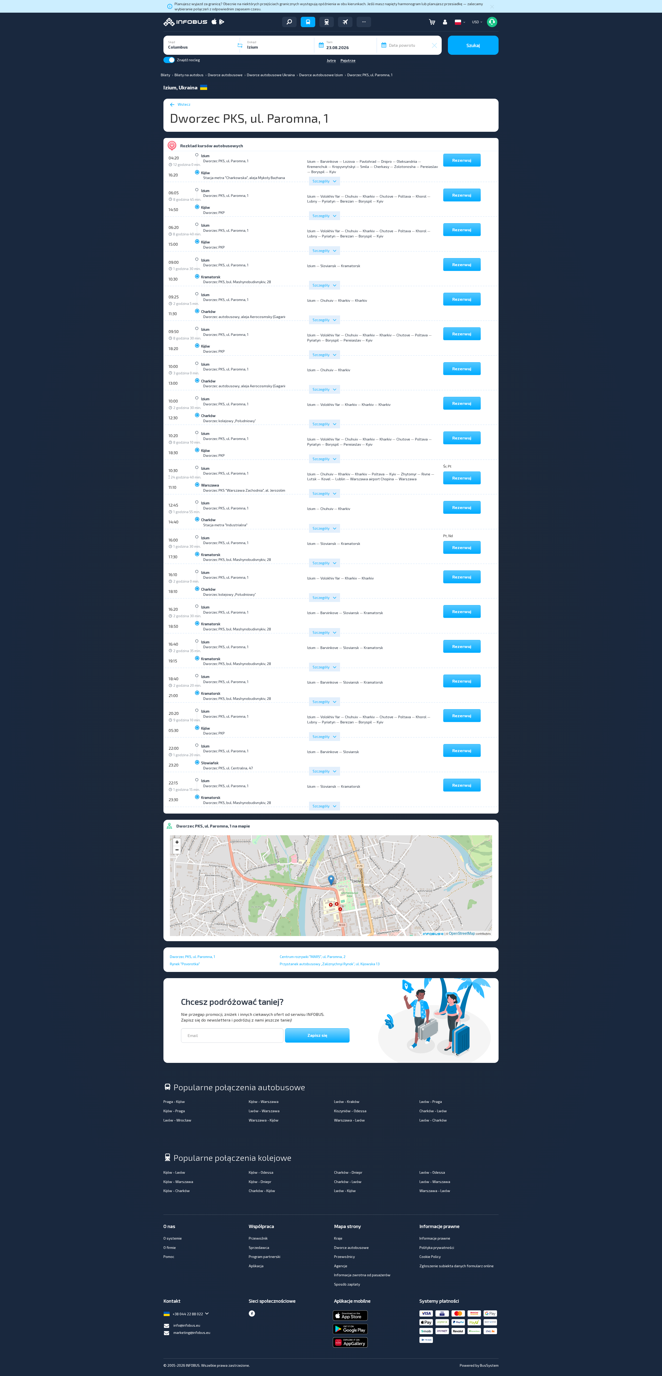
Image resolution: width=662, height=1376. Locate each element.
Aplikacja (256, 1266)
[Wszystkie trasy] (289, 22)
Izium (205, 155)
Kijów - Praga (174, 1111)
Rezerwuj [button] (461, 160)
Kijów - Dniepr (260, 1181)
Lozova (349, 161)
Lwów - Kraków (346, 1101)
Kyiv (332, 171)
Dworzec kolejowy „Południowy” (229, 421)
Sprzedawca (259, 1247)
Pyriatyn (328, 201)
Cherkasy (381, 166)
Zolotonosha (405, 166)
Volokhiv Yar (330, 196)
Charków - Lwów (433, 1111)
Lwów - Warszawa (264, 1111)
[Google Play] (222, 22)
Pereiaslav (429, 166)
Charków (208, 311)
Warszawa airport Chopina (372, 479)
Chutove (386, 196)
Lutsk (312, 479)
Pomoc (168, 1256)
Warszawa (210, 485)
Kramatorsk (210, 277)
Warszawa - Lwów (349, 1120)
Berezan (347, 201)
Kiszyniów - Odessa (350, 1111)
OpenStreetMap (462, 933)
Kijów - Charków (176, 1190)
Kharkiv (369, 196)
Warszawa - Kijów (264, 1120)
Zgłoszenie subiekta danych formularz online (456, 1266)
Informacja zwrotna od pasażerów (362, 1275)
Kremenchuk (317, 166)
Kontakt (171, 1301)
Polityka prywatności (436, 1247)
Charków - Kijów (262, 1190)
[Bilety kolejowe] (326, 22)
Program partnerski (264, 1256)
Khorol (421, 196)
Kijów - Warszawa (264, 1101)
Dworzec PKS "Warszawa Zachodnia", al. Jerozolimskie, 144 (251, 490)
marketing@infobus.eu (192, 1332)
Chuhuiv (351, 196)
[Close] (492, 6)
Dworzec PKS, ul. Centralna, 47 (228, 768)
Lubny (312, 201)
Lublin (340, 479)
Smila (364, 166)
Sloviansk (328, 266)
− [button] (177, 850)
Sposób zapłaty (347, 1284)
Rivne (426, 474)
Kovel (325, 479)
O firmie (169, 1247)
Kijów (205, 173)
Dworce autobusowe (351, 1247)
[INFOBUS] (185, 22)
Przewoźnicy (344, 1256)
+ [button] (177, 842)
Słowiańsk (210, 763)
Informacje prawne (434, 1238)
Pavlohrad (368, 161)
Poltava (404, 196)
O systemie (172, 1238)
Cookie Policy (430, 1256)
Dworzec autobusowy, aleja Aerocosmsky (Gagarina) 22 (249, 316)
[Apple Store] (214, 22)
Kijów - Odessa (261, 1172)
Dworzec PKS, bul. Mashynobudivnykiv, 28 (237, 282)
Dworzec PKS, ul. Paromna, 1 (226, 161)
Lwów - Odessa (432, 1172)
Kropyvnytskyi (343, 166)
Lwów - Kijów (345, 1190)
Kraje (338, 1238)
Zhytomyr (409, 474)
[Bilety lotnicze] (345, 22)
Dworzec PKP (214, 212)
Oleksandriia (407, 161)
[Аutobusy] (308, 22)
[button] (364, 22)
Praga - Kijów (174, 1101)
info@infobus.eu (187, 1325)
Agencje (340, 1266)
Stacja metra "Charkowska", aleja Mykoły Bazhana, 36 (247, 177)
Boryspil (318, 171)
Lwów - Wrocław (177, 1120)
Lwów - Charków (433, 1120)
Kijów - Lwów (174, 1172)
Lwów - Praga (430, 1101)
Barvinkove (329, 161)
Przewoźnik (258, 1238)
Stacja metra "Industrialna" (225, 525)
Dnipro (386, 161)
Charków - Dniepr (348, 1172)
